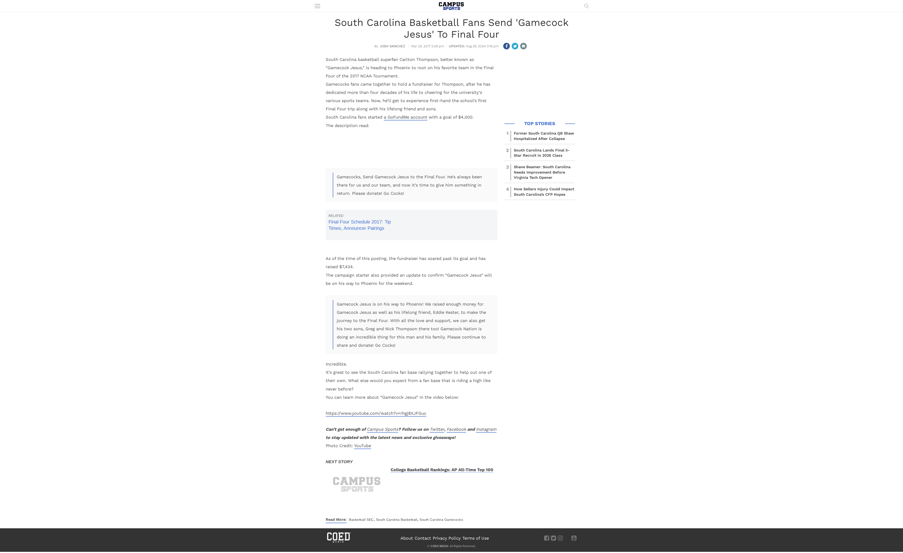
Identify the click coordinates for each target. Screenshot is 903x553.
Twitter (437, 429)
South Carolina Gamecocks (441, 519)
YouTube (362, 445)
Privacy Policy (447, 538)
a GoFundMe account (405, 117)
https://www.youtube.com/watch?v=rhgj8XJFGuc (376, 413)
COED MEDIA (440, 546)
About (406, 538)
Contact (423, 538)
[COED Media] (338, 542)
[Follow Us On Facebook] (547, 538)
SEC (370, 519)
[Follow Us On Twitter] (553, 538)
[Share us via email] (523, 46)
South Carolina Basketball (396, 519)
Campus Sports (382, 429)
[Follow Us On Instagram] (560, 538)
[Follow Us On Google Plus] (567, 538)
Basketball (357, 519)
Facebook (456, 429)
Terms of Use (475, 538)
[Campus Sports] (451, 6)
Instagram (486, 429)
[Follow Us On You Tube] (574, 538)
